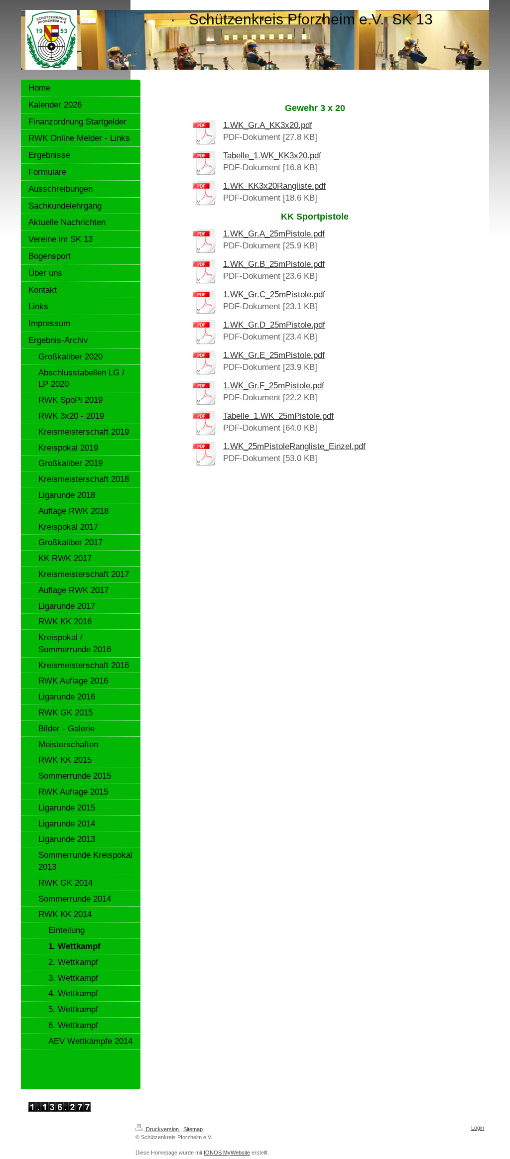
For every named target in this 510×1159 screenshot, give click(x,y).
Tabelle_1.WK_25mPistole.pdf (278, 416)
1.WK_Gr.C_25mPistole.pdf (274, 294)
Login (477, 1128)
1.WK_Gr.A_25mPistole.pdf (274, 233)
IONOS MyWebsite (227, 1153)
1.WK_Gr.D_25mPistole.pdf (274, 325)
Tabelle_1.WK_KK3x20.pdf (272, 155)
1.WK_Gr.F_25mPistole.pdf (273, 385)
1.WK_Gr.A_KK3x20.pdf (267, 125)
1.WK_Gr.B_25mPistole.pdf (274, 264)
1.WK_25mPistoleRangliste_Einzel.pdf (294, 446)
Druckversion (162, 1129)
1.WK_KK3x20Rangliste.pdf (274, 186)
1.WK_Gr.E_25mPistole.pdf (274, 355)
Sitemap (193, 1129)
